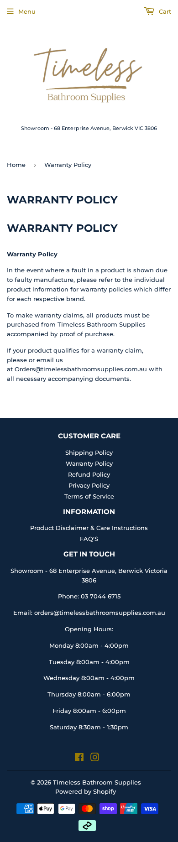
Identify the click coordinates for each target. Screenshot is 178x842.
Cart (164, 11)
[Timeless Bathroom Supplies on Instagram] (94, 758)
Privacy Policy (89, 485)
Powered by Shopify (85, 791)
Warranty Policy (89, 463)
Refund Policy (89, 474)
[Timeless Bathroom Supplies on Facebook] (79, 758)
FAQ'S (89, 538)
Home (16, 164)
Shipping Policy (89, 452)
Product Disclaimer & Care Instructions (89, 527)
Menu (27, 11)
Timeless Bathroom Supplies (97, 782)
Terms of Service (89, 496)
